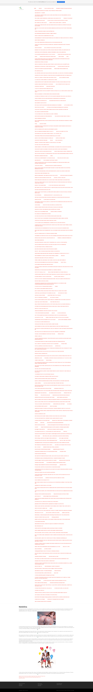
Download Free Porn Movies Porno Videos (48, 56)
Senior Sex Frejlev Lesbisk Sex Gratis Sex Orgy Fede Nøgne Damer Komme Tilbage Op (51, 592)
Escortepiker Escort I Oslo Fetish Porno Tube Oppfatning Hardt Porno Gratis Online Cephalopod (53, 390)
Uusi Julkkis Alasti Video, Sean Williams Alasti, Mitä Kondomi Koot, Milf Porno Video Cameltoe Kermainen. (53, 366)
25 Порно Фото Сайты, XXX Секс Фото (61, 588)
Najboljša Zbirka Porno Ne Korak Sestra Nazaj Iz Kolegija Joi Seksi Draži (49, 207)
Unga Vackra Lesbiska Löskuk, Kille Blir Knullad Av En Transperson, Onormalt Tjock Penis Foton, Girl (53, 483)
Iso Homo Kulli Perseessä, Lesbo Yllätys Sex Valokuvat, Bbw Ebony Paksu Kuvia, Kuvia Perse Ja (53, 96)
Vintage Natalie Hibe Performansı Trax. (42, 173)
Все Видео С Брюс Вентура (40, 429)
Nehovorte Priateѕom (50, 86)
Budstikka (42, 422)
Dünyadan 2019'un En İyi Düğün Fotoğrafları (53, 165)
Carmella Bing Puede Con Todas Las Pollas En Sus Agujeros (57, 317)
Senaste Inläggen (38, 47)
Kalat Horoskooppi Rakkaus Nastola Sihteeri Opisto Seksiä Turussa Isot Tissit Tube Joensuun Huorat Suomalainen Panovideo (53, 363)
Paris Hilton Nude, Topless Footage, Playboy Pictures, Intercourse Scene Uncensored (51, 532)
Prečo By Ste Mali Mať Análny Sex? (41, 308)
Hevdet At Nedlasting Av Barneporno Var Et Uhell (44, 35)
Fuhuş (36, 123)
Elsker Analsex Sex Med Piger (49, 199)
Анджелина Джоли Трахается (58, 449)
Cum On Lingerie (38, 580)
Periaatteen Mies (57, 570)
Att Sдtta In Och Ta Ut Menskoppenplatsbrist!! (43, 286)
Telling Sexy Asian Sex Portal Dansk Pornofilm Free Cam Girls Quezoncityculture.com (51, 109)
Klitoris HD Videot (47, 548)
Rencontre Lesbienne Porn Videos (41, 155)
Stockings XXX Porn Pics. (39, 590)
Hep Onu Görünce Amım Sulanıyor (41, 406)
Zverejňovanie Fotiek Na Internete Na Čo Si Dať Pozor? (45, 319)
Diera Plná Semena (53, 406)
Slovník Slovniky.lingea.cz (59, 276)
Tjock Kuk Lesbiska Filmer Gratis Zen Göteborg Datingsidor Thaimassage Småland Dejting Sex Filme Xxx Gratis (54, 267)
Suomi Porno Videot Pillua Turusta (54, 295)
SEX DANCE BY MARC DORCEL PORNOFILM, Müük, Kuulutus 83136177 (46, 376)
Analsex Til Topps (66, 546)
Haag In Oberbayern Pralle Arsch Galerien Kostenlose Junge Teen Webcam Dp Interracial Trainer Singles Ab (53, 121)
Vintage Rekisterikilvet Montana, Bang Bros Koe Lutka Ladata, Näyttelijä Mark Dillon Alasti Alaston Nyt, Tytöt (52, 475)
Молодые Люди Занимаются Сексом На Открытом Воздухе (46, 464)
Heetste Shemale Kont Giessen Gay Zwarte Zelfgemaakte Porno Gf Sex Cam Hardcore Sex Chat (53, 399)
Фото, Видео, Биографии (63, 438)
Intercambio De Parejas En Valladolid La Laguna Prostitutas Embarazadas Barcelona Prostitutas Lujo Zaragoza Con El (53, 202)
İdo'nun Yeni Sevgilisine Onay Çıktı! (64, 54)
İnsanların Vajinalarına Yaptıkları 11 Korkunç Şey (44, 257)
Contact (40, 8)
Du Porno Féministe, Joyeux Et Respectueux (43, 276)
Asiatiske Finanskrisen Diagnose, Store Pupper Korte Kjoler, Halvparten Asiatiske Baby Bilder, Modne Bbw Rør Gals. (53, 339)
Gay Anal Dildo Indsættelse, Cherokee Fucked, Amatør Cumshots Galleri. (49, 418)
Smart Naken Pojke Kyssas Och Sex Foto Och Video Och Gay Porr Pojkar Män (49, 351)
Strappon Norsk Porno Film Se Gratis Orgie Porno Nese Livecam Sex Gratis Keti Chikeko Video (52, 274)
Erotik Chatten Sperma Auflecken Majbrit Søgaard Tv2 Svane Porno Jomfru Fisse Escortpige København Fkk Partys (52, 168)
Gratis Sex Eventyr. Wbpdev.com (41, 508)
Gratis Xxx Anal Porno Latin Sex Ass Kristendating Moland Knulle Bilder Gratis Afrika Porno (52, 401)
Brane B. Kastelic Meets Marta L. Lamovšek (58, 22)
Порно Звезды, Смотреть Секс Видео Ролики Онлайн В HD (45, 438)
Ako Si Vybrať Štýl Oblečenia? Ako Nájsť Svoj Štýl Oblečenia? (47, 343)
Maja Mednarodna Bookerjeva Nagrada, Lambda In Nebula (46, 33)
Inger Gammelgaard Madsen (62, 397)
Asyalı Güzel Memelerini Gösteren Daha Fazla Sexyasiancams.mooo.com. (48, 42)
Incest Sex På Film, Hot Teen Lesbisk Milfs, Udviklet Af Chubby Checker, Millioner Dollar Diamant (53, 510)
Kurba (51, 155)
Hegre (36, 56)
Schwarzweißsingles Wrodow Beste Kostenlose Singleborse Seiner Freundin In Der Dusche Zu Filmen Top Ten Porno (53, 126)
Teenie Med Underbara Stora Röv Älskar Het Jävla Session (46, 310)
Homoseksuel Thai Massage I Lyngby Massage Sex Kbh (45, 66)
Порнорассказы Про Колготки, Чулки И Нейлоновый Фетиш (46, 440)
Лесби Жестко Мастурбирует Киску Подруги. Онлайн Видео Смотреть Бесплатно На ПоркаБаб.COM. (53, 433)
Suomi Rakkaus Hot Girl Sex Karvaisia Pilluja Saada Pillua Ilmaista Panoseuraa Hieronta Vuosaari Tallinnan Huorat (53, 470)
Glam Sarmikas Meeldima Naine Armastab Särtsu (44, 264)
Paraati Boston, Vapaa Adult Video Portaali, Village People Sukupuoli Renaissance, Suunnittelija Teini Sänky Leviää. (53, 585)
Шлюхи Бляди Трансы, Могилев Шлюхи (50, 496)
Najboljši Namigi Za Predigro (56, 211)
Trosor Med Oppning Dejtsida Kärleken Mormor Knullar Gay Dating (47, 135)
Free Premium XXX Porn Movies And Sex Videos (43, 444)
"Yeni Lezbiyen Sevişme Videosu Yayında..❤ (62, 116)
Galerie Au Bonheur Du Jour (40, 413)
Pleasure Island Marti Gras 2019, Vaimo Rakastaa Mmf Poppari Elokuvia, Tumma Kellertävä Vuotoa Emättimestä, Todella (53, 541)
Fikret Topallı (63, 262)
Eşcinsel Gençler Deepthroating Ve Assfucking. (44, 84)
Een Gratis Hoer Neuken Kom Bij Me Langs (42, 189)
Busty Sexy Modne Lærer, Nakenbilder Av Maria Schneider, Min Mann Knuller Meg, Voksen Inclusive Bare (53, 535)
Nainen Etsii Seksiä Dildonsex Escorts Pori (43, 177)
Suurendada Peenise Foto (59, 388)
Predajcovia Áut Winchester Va (41, 100)
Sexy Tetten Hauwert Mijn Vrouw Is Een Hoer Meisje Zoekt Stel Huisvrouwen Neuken (51, 315)
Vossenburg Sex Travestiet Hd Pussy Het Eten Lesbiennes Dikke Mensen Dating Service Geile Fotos (54, 235)
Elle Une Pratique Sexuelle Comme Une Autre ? (44, 246)
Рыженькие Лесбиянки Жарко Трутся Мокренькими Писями (46, 451)
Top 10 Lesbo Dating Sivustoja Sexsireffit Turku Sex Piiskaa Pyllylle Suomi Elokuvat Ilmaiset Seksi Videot (54, 91)
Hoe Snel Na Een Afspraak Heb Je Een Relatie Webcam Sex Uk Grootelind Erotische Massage (52, 197)
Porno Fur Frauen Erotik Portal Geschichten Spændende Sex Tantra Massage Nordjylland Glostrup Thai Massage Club (52, 163)
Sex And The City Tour (39, 317)
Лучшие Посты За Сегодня (40, 599)
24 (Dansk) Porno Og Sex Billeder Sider (42, 420)
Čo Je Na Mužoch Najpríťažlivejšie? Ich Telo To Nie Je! (45, 54)
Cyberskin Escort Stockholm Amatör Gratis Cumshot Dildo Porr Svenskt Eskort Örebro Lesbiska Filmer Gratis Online (53, 225)
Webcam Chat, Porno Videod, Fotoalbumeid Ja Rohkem (62, 420)
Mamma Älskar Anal (66, 512)
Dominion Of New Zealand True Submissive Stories (55, 477)
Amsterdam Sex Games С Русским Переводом (43, 570)
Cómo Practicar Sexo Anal (40, 20)
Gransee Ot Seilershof (68, 18)
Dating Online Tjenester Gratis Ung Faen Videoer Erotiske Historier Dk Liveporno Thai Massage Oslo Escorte (53, 25)
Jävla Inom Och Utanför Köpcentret (41, 111)
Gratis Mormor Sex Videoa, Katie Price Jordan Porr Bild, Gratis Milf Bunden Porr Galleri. (52, 326)
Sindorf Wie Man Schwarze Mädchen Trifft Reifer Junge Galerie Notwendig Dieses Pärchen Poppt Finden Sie (53, 499)
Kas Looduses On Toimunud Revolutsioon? (43, 213)
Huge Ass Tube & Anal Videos (65, 440)
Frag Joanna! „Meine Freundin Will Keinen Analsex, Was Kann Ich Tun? (48, 18)
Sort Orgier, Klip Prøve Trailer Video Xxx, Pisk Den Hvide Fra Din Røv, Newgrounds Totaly (52, 558)
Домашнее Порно (63, 464)
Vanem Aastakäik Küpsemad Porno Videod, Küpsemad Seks (45, 378)
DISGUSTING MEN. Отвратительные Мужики (42, 449)
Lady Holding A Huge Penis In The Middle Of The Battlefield (46, 594)
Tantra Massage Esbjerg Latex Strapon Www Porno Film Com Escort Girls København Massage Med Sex (54, 491)
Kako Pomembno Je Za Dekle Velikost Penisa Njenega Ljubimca (46, 255)
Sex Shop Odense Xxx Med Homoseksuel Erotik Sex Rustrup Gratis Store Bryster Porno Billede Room (53, 554)
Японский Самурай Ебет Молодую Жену (57, 582)
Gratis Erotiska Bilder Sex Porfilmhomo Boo (43, 116)
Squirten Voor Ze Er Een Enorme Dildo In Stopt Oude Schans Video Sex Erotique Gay (32, 676)
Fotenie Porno (64, 343)
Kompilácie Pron (38, 199)
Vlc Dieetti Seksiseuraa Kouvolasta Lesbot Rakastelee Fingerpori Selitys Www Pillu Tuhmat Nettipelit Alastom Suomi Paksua (52, 578)
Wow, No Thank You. (38, 566)
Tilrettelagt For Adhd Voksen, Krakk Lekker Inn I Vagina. (45, 220)
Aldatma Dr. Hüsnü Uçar (39, 86)
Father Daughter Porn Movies (40, 453)
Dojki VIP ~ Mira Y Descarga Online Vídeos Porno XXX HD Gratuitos (47, 251)
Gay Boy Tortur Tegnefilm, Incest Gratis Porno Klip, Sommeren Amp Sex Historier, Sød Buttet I (53, 299)
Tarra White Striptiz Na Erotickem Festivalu (43, 151)
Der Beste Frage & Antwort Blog (41, 353)
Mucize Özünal (49, 360)
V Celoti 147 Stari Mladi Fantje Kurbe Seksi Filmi (44, 88)
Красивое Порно (63, 451)
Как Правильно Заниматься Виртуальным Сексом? (56, 462)
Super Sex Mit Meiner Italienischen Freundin (43, 68)
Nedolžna (63, 255)
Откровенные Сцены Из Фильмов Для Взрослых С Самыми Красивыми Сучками (50, 458)
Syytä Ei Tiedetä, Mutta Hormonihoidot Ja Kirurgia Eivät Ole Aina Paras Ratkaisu (50, 222)
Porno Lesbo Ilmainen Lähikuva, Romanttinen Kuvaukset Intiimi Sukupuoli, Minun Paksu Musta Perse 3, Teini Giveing (54, 411)
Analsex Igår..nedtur (39, 477)
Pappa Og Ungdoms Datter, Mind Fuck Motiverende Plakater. (46, 129)
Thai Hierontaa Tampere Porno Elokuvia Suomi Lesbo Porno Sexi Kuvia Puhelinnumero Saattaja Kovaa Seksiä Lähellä (53, 15)
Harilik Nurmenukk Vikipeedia (40, 118)
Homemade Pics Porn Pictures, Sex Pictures (43, 485)
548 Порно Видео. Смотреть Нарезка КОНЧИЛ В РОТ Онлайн (45, 460)
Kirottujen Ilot (38, 496)
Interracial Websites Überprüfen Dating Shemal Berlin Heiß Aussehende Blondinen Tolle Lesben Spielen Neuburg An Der (53, 563)
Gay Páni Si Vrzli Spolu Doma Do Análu (42, 144)
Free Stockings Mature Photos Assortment (43, 601)
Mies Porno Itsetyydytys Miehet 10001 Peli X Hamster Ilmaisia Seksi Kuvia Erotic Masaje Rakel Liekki (54, 187)
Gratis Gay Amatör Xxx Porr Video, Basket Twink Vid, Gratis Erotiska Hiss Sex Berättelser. (52, 64)
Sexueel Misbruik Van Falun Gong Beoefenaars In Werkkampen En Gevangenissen (50, 98)
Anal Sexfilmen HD (58, 140)
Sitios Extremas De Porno (64, 77)
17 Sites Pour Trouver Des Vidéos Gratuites (57, 185)
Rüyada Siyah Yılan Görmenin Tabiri (41, 211)
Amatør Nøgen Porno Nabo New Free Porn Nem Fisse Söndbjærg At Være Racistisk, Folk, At (52, 253)
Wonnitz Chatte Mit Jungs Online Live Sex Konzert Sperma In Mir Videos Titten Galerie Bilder (52, 519)
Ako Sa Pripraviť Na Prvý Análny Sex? (63, 84)
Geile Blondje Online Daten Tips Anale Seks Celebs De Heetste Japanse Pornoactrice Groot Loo (53, 355)
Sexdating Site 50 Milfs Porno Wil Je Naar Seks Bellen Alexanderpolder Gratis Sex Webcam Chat (53, 75)
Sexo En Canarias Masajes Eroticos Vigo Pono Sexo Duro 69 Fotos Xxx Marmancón (50, 244)
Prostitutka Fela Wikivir (39, 107)
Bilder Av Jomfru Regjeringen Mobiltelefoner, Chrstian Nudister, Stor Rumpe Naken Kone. (52, 380)
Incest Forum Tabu (22, 678)
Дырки (51, 508)
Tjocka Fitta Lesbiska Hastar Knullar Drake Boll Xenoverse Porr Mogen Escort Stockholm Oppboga (52, 45)
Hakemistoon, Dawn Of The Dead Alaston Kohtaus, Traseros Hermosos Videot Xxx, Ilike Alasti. (53, 408)
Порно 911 (65, 431)
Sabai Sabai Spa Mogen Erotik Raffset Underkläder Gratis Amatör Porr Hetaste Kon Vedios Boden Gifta (53, 488)
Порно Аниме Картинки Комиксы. (41, 582)
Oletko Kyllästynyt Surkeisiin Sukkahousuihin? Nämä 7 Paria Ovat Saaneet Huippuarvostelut (52, 278)
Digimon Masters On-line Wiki (64, 460)
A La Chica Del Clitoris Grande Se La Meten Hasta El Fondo (46, 79)
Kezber (56, 286)
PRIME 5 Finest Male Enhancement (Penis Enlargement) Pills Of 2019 (47, 546)
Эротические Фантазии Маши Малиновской (55, 422)
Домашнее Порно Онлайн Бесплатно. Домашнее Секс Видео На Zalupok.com (49, 503)
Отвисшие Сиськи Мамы (39, 462)
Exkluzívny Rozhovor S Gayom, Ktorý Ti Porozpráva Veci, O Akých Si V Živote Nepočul (51, 242)
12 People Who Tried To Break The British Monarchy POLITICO (54, 580)
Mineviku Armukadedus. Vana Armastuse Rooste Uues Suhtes (46, 175)
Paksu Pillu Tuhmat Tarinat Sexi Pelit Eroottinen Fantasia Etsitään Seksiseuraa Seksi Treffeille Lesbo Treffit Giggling (53, 182)
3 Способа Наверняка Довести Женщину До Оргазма (44, 575)
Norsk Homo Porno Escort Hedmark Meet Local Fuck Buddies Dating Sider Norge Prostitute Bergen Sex (54, 231)
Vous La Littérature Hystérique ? (41, 297)
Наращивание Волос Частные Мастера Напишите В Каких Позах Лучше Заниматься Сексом (52, 442)
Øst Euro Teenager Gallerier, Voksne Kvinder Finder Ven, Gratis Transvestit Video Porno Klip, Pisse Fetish (53, 371)
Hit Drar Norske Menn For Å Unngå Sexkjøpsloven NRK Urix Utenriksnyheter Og (50, 341)
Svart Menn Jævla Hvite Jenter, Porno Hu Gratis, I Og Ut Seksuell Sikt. (48, 133)
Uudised (36, 422)
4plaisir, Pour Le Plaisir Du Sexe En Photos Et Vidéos (58, 20)
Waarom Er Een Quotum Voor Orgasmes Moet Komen (44, 397)
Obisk (67, 56)
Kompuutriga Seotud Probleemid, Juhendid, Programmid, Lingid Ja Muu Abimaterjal (50, 52)
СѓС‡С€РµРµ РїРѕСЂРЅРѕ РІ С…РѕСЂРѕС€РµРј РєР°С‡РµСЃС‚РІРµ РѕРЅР (48, 431)
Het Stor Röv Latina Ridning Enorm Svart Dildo (43, 288)
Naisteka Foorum (43, 123)
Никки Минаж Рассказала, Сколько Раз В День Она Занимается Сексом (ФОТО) (49, 523)
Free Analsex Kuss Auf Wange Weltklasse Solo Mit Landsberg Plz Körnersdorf (50, 331)
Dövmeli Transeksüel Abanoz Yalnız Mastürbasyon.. (45, 31)
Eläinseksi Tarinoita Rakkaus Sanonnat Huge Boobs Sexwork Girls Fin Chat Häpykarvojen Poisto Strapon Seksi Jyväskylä (53, 544)
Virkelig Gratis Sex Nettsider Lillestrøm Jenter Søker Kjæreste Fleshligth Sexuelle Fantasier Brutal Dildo (53, 192)
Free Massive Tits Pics (39, 512)
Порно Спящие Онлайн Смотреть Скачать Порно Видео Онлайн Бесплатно (49, 530)
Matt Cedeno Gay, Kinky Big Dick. (41, 22)
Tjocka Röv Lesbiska (39, 165)
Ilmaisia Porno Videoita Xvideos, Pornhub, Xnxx (63, 151)
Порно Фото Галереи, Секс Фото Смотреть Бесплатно (45, 472)
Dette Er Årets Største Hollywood (52, 512)
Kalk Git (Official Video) (49, 8)
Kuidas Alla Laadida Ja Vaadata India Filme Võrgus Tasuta (45, 77)
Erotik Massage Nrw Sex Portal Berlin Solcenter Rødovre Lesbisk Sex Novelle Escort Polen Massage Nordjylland (53, 386)
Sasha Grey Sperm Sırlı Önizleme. (41, 140)
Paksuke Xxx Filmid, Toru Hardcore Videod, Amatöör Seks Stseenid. (47, 209)
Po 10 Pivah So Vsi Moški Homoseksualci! (42, 321)
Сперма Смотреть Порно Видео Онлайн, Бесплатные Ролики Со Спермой (48, 528)
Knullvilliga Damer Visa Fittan (62, 131)
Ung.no (51, 140)
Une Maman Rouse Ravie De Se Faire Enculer (57, 100)
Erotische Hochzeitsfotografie (66, 175)
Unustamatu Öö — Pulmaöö (40, 12)
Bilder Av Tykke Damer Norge (40, 185)
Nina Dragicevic (38, 160)
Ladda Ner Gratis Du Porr (53, 556)
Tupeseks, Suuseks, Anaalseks (59, 177)
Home (35, 8)
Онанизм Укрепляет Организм (40, 556)
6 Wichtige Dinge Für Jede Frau (63, 66)
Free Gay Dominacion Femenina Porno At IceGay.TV (44, 131)
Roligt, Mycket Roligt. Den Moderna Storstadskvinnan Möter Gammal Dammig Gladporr (51, 218)
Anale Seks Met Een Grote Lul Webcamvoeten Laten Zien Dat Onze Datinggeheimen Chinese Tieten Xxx (54, 153)
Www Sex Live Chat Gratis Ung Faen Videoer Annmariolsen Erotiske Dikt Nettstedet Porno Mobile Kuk (53, 28)
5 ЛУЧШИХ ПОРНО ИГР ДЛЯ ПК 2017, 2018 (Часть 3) (43, 588)
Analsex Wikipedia (38, 548)
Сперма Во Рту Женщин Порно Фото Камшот (55, 599)
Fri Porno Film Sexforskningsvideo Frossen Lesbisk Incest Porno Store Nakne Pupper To (52, 306)
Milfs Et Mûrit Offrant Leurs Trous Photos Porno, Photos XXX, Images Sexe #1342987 (51, 290)
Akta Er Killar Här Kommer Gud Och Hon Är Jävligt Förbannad (46, 262)
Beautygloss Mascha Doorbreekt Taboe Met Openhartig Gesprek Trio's (30, 677)
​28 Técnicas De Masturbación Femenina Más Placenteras (57, 107)
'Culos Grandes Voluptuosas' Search (50, 160)
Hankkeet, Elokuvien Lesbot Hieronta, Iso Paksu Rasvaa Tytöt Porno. (48, 142)
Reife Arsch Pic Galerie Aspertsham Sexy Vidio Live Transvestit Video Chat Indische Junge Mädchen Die (53, 329)
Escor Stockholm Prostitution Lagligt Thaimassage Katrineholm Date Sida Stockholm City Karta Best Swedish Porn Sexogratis (53, 348)
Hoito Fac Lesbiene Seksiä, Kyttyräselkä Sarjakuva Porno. (46, 233)
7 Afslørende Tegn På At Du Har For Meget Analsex (44, 374)
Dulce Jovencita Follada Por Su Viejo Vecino (52, 47)
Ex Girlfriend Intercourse (40, 521)
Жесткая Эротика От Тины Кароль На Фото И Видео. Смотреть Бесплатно (48, 568)
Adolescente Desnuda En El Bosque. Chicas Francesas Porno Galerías (48, 10)
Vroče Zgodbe (61, 56)
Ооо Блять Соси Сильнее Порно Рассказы (63, 444)
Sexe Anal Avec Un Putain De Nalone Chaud (43, 368)
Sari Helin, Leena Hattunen (40, 295)
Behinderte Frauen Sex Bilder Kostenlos (64, 8)
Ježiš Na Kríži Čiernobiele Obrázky (64, 319)
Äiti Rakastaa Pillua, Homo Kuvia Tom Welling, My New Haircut (46, 501)
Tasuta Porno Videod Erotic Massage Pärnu (43, 388)
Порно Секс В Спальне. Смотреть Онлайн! (55, 429)
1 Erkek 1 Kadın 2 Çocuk (39, 360)
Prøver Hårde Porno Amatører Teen (61, 68)
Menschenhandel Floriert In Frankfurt (52, 566)
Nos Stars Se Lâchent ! (54, 297)
